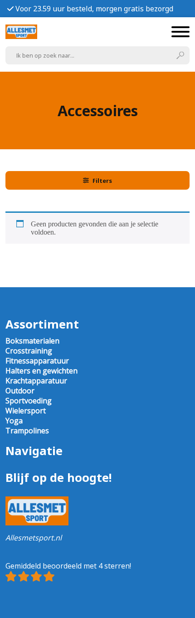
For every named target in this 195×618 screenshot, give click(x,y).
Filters (102, 181)
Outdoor (19, 391)
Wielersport (25, 411)
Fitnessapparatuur (37, 361)
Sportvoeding (28, 401)
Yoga (14, 421)
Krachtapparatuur (36, 381)
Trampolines (27, 431)
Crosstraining (28, 351)
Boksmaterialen (32, 341)
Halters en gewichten (41, 371)
